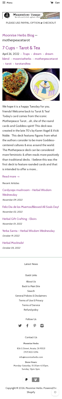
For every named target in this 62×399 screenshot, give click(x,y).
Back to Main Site (31, 286)
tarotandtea (23, 63)
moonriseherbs (22, 59)
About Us (31, 281)
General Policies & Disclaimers (31, 295)
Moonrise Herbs (34, 388)
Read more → (11, 176)
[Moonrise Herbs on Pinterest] (34, 326)
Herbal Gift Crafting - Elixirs (19, 219)
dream (37, 54)
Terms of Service (31, 305)
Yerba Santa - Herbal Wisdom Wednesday (28, 231)
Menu (9, 2)
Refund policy (31, 309)
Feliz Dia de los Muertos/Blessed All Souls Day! (30, 207)
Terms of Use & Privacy (31, 300)
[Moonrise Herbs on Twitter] (20, 326)
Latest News (31, 264)
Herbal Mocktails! (13, 243)
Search (31, 290)
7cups (26, 54)
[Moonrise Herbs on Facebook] (27, 326)
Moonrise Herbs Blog (18, 35)
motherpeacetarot (46, 59)
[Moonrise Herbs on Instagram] (42, 326)
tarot (8, 63)
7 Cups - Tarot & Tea (21, 47)
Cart (57, 2)
